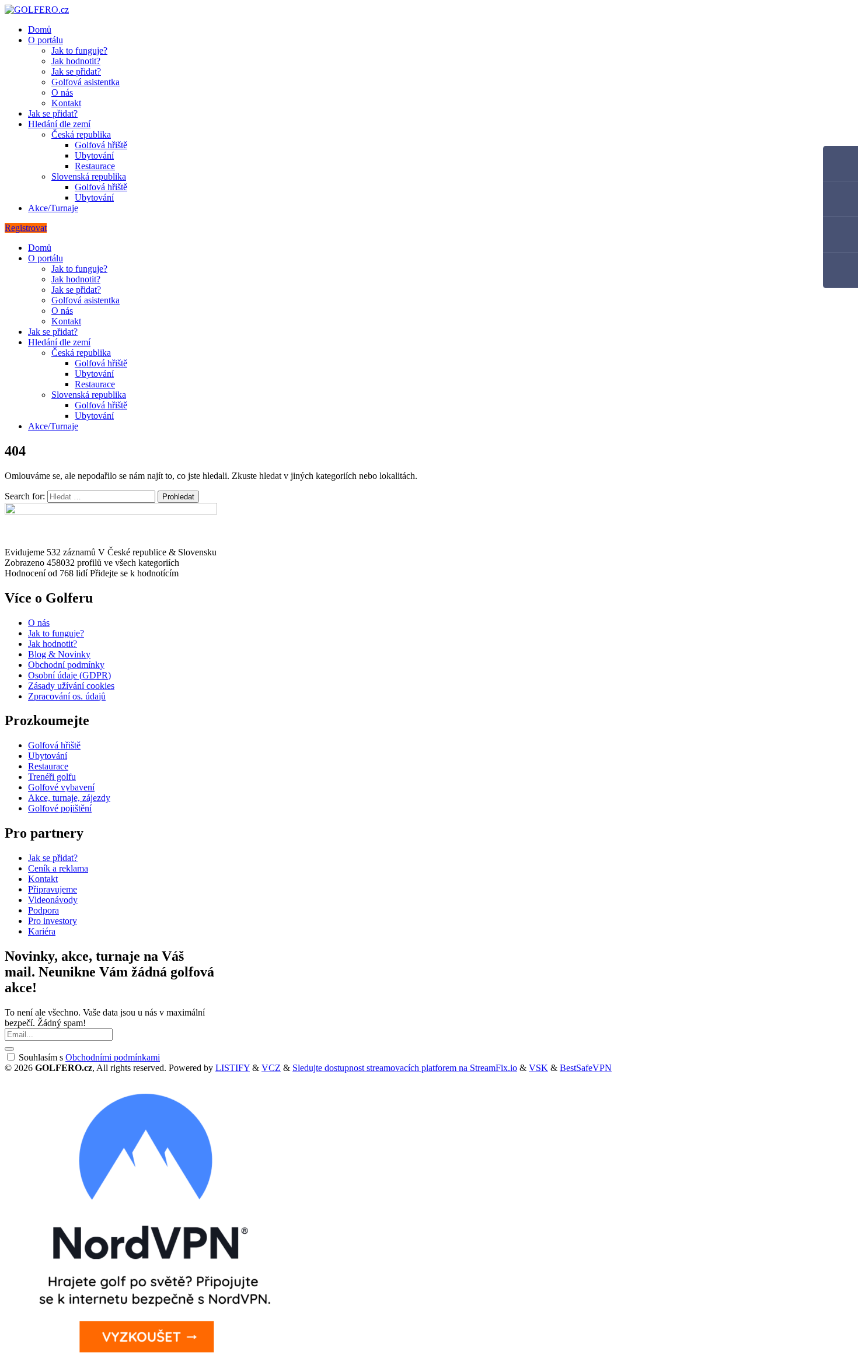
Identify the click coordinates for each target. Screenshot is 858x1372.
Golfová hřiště (101, 145)
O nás (62, 92)
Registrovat (26, 228)
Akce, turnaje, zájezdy (69, 798)
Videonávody (53, 900)
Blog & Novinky (59, 654)
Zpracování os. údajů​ (67, 696)
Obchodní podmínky (66, 665)
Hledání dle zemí (59, 124)
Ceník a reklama (58, 868)
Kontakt (66, 103)
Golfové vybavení (61, 787)
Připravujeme (52, 889)
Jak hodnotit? (75, 61)
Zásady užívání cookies (71, 686)
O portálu (45, 40)
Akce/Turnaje (53, 208)
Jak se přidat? (76, 71)
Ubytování (94, 155)
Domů (39, 29)
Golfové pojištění (60, 808)
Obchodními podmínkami (112, 1057)
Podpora (43, 910)
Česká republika (81, 134)
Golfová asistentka (85, 82)
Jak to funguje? (79, 50)
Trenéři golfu (52, 777)
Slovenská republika (88, 176)
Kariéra (41, 931)
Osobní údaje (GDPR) (69, 675)
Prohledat (178, 496)
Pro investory (52, 921)
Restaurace (95, 166)
